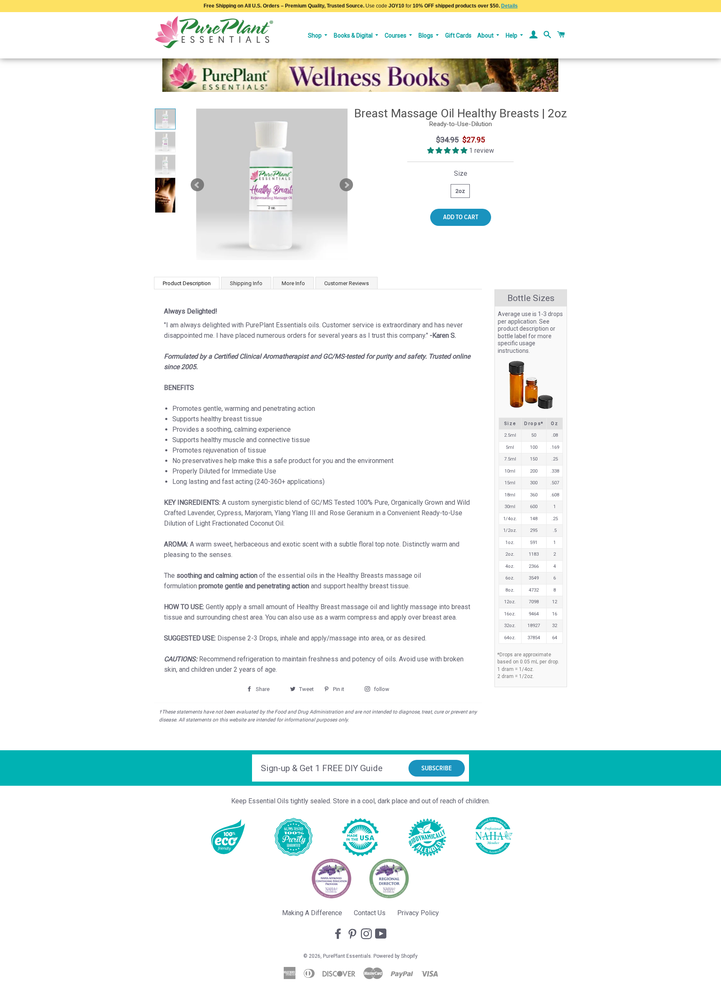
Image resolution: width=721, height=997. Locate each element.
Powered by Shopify (395, 956)
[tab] (186, 283)
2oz (460, 191)
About (486, 35)
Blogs (426, 35)
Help (512, 35)
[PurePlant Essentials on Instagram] (367, 934)
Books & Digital (354, 35)
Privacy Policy (418, 913)
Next (346, 185)
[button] (448, 150)
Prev (197, 185)
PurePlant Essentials (347, 956)
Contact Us (370, 913)
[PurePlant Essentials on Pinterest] (353, 934)
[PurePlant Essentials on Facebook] (339, 934)
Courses (396, 35)
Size (460, 173)
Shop (315, 35)
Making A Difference (312, 913)
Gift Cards (458, 35)
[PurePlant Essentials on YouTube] (381, 934)
